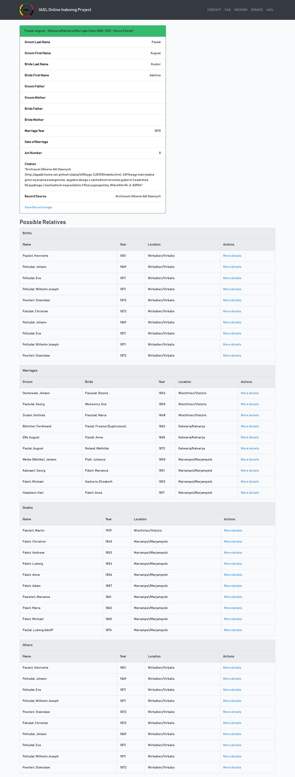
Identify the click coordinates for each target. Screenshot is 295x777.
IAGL (270, 10)
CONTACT (214, 10)
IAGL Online (64, 10)
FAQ (228, 10)
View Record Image (38, 207)
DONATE (257, 10)
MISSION (240, 10)
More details (232, 255)
